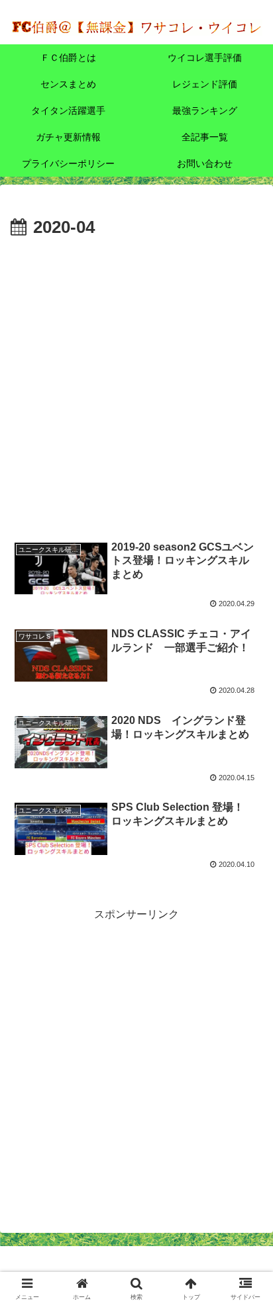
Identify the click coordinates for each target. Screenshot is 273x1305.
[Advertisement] (136, 385)
